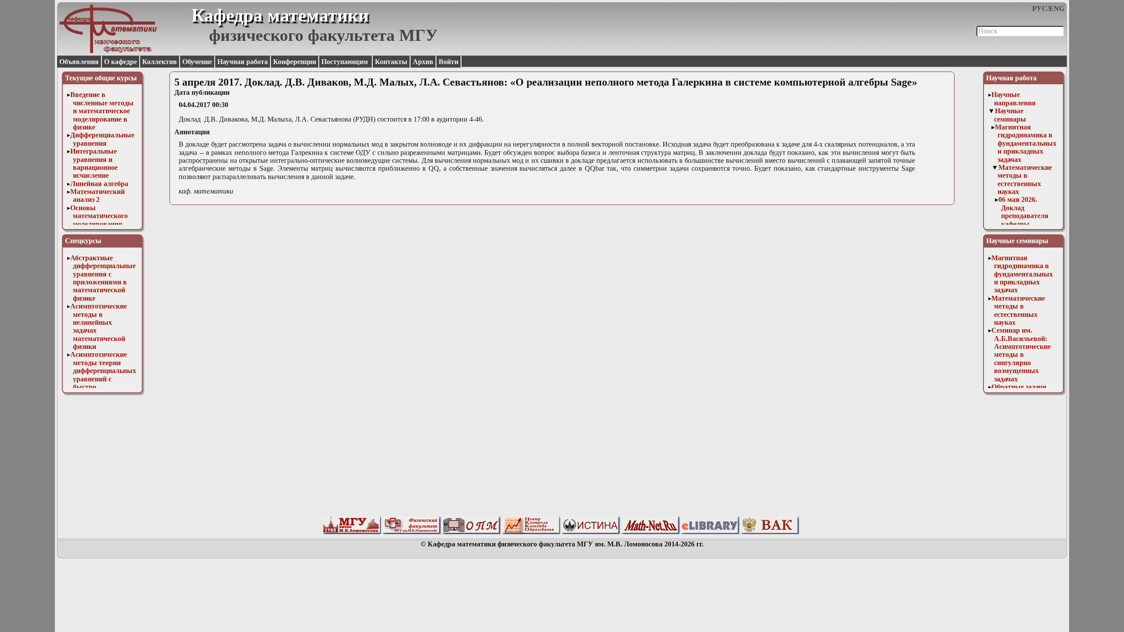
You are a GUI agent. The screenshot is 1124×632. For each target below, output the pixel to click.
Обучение (197, 61)
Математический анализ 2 (97, 195)
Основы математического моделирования (99, 216)
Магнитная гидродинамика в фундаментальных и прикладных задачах (1025, 143)
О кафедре (120, 61)
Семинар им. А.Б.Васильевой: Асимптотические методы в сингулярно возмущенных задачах (1021, 354)
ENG (1056, 8)
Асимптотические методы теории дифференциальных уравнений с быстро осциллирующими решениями (103, 378)
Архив (423, 61)
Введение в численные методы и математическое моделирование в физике (101, 111)
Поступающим (345, 61)
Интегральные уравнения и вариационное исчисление (94, 163)
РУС (1039, 8)
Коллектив (159, 61)
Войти (448, 61)
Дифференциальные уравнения (102, 139)
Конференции (294, 61)
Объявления (79, 61)
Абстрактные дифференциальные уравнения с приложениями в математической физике (103, 278)
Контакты (391, 61)
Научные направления (1013, 98)
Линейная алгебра (99, 183)
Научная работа (242, 61)
